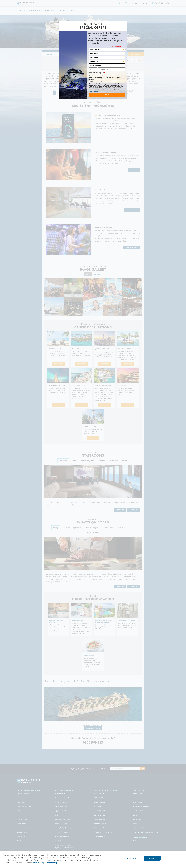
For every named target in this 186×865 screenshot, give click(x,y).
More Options (133, 858)
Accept (152, 858)
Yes (92, 75)
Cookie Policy (38, 862)
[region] (93, 858)
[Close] (182, 858)
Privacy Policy (93, 92)
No (102, 75)
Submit (107, 95)
